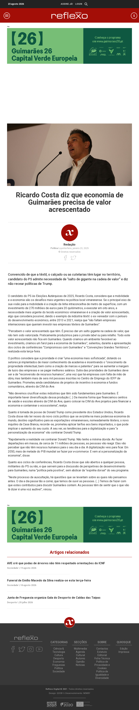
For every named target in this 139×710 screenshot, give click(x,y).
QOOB (59, 693)
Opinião (80, 661)
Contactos (102, 648)
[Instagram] (30, 649)
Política (58, 668)
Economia (58, 661)
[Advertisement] (69, 91)
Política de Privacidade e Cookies (102, 665)
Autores (80, 658)
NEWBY (86, 693)
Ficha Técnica (102, 658)
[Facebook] (65, 257)
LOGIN (78, 4)
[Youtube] (39, 649)
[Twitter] (73, 257)
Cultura (58, 655)
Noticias (80, 664)
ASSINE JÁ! (67, 4)
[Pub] (69, 525)
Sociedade (59, 671)
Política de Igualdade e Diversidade (102, 674)
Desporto (58, 658)
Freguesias (58, 664)
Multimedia (80, 648)
